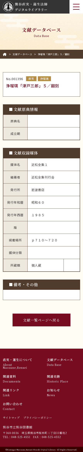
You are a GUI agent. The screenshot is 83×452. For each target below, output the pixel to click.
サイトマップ (11, 417)
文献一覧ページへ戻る (41, 319)
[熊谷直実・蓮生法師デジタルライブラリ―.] (4, 54)
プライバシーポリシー (37, 417)
